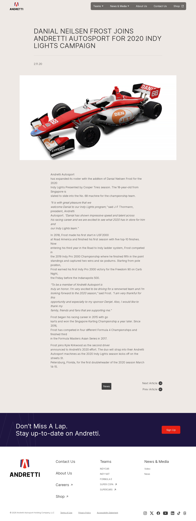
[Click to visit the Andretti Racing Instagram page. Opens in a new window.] (145, 513)
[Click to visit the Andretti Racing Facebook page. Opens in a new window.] (158, 513)
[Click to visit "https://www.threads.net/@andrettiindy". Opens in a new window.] (184, 513)
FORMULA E (106, 479)
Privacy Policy (84, 513)
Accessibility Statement (107, 513)
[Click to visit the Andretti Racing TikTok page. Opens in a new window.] (178, 513)
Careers (62, 485)
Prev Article (150, 389)
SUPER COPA (106, 484)
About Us (64, 473)
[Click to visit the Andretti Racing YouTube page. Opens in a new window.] (165, 513)
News (106, 386)
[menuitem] (98, 6)
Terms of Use (66, 513)
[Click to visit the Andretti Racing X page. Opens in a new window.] (152, 513)
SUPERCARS (106, 489)
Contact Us (65, 461)
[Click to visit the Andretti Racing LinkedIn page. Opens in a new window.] (172, 513)
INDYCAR (104, 468)
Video (147, 468)
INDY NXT (105, 474)
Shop (60, 496)
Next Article (149, 383)
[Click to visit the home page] (16, 6)
